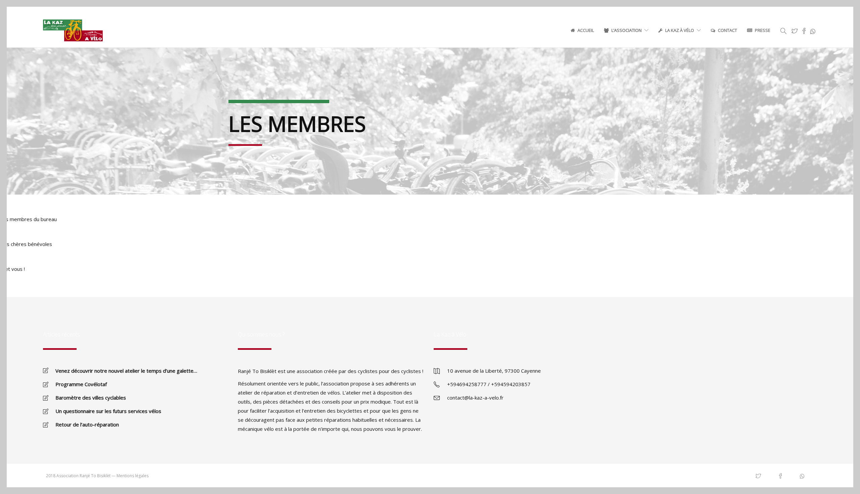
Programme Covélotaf (81, 384)
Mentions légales (132, 476)
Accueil (585, 30)
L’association (626, 30)
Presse (762, 30)
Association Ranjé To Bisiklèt (83, 476)
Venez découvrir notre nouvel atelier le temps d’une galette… (126, 370)
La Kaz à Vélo (679, 30)
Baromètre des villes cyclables (90, 397)
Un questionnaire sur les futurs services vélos (108, 411)
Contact (727, 30)
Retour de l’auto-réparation (87, 424)
